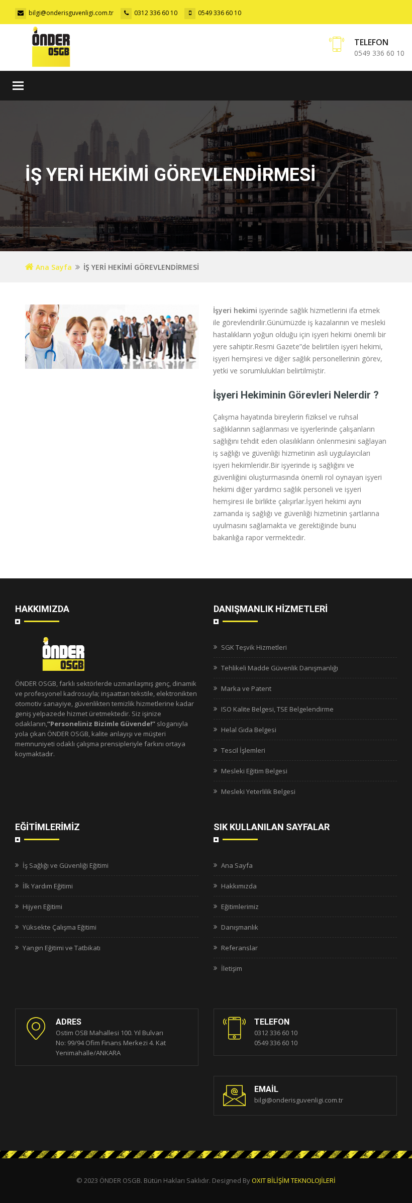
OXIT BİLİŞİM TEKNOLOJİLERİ (294, 1180)
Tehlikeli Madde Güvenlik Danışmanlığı (279, 667)
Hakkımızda (239, 885)
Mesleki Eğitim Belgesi (254, 770)
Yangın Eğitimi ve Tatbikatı (61, 947)
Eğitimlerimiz (240, 906)
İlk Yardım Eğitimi (48, 885)
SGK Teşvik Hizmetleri (254, 647)
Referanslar (239, 947)
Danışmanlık (239, 927)
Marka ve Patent (246, 688)
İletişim (231, 968)
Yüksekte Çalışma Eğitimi (59, 927)
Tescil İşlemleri (243, 750)
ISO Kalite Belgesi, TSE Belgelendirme (277, 709)
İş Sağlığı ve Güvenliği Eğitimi (66, 865)
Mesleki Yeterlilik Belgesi (258, 791)
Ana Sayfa (53, 267)
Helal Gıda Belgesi (248, 729)
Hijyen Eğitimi (42, 906)
